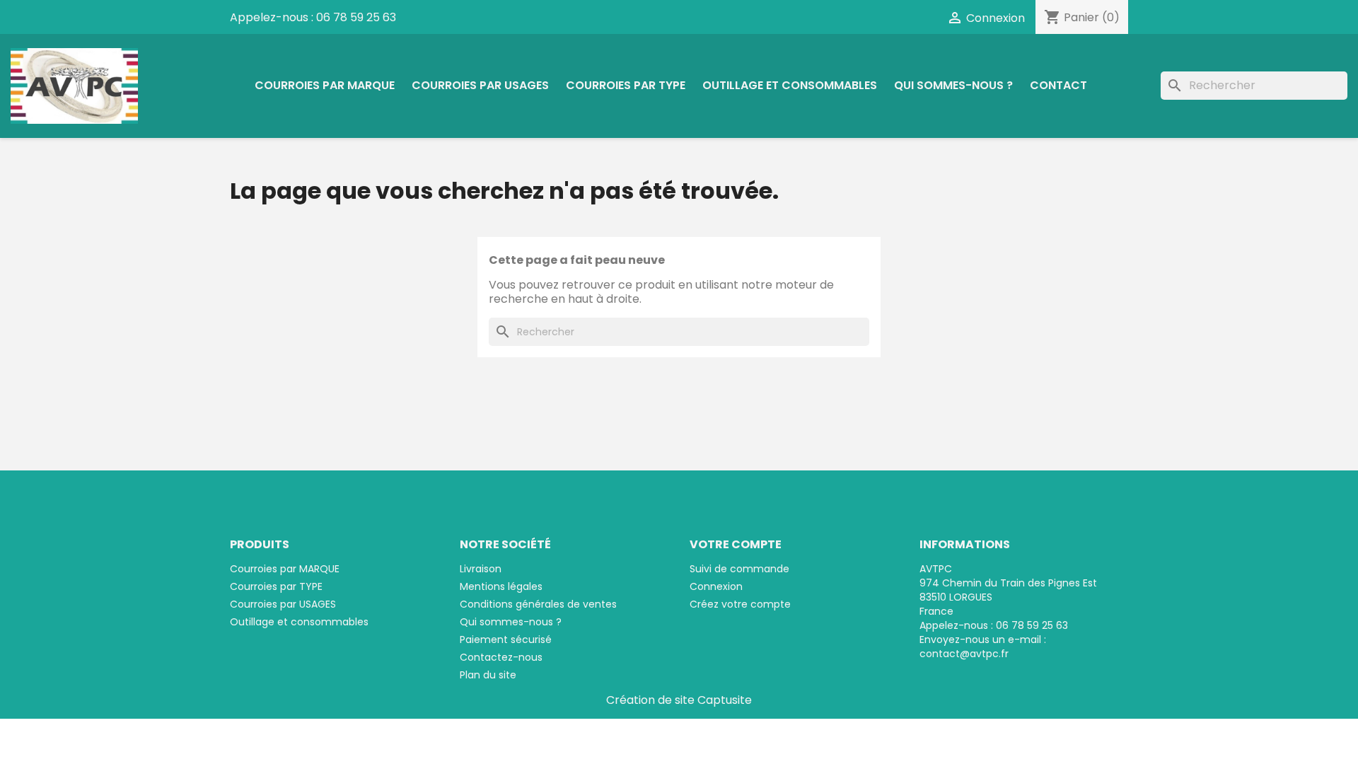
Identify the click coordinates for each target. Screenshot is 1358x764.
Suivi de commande (739, 569)
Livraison (480, 569)
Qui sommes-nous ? (953, 85)
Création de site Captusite (679, 700)
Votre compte (736, 544)
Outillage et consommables (789, 85)
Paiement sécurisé (506, 639)
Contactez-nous (501, 657)
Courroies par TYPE (625, 85)
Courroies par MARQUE (325, 85)
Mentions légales (501, 586)
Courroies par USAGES (480, 85)
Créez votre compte (740, 604)
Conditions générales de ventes (538, 604)
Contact (1058, 85)
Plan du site (488, 675)
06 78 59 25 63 (356, 17)
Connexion (716, 586)
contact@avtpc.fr (964, 654)
